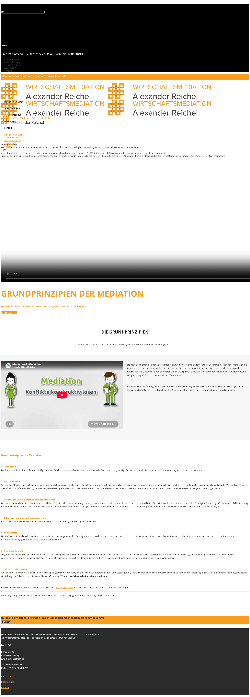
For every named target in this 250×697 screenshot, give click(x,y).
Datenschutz (7, 681)
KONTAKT (6, 622)
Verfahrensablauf (12, 64)
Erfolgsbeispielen (64, 587)
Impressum (7, 676)
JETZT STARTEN (9, 312)
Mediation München (13, 59)
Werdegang (10, 67)
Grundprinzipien (12, 62)
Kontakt (8, 70)
